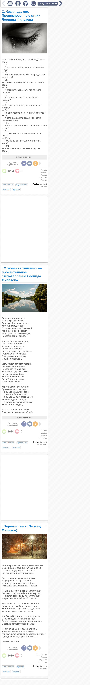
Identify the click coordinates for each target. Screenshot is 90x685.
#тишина (43, 433)
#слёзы (44, 180)
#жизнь (44, 172)
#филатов (43, 178)
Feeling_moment (40, 184)
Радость (16, 672)
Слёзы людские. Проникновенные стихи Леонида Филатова (21, 15)
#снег (38, 655)
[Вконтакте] (29, 163)
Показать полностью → (24, 157)
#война (44, 170)
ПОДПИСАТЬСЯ (47, 3)
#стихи (44, 175)
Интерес (6, 190)
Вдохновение (21, 185)
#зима (44, 655)
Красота (16, 190)
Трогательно (8, 185)
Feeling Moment (40, 442)
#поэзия (43, 430)
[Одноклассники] (35, 163)
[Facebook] (24, 163)
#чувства (43, 660)
